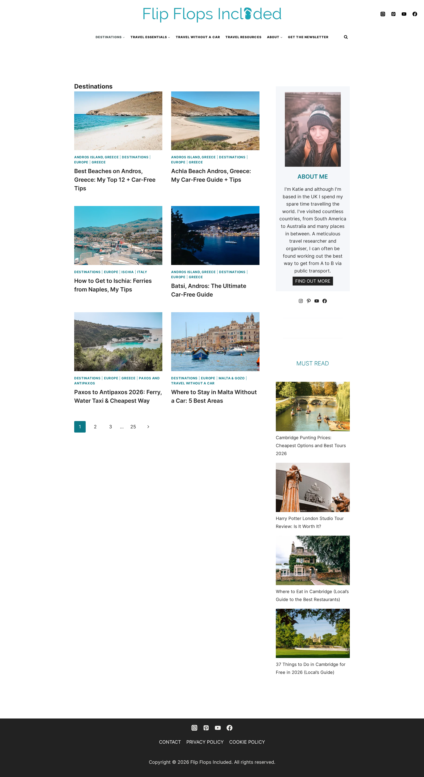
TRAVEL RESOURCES (243, 37)
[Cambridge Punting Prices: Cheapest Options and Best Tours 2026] (313, 406)
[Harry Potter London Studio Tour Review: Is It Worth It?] (313, 487)
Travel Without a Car (193, 383)
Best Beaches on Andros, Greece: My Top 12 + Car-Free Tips (114, 180)
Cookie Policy (247, 742)
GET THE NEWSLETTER (308, 37)
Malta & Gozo (232, 378)
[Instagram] (382, 14)
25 (133, 426)
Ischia (127, 272)
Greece (99, 162)
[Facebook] (414, 14)
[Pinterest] (393, 14)
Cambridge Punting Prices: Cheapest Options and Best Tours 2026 (311, 445)
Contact (170, 742)
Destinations (135, 157)
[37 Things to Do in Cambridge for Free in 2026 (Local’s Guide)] (313, 633)
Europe (81, 162)
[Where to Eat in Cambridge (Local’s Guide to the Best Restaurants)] (313, 560)
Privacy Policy (205, 742)
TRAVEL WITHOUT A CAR (198, 37)
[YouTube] (404, 14)
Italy (142, 272)
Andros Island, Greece (96, 157)
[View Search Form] (346, 37)
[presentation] (118, 120)
